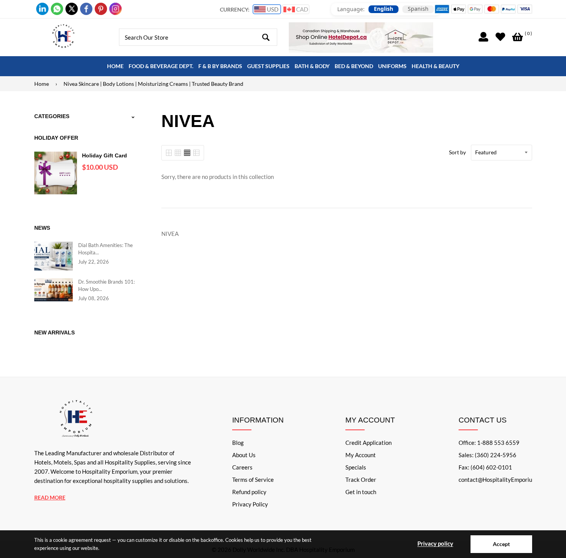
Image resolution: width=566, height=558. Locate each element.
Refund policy (249, 491)
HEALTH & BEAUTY (435, 66)
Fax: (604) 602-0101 (485, 467)
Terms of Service (253, 479)
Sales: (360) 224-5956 (487, 454)
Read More (49, 497)
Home (41, 83)
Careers (242, 467)
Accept (501, 544)
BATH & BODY (312, 66)
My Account (360, 454)
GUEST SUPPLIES (268, 66)
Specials (355, 467)
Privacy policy (435, 543)
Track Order (360, 479)
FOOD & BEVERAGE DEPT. (161, 66)
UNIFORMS (392, 66)
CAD (301, 9)
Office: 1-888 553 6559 (489, 442)
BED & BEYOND (354, 66)
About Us (244, 454)
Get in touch (360, 491)
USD (272, 9)
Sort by (457, 152)
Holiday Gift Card (104, 155)
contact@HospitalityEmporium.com (503, 479)
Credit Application (368, 442)
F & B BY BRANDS (220, 66)
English (383, 8)
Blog (238, 442)
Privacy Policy (250, 504)
